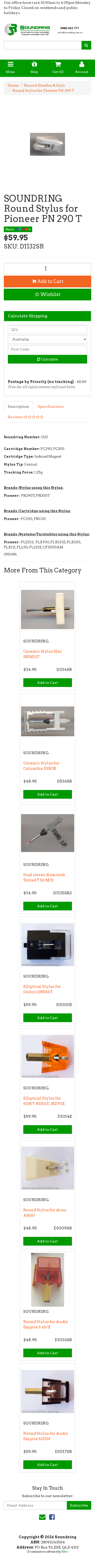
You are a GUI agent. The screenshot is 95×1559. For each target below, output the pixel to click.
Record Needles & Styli (44, 85)
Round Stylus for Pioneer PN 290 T (43, 90)
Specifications (51, 406)
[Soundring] (47, 28)
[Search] (86, 45)
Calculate (49, 359)
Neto (64, 1551)
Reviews (16, 417)
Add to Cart (49, 281)
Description (18, 406)
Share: (10, 229)
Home (13, 85)
